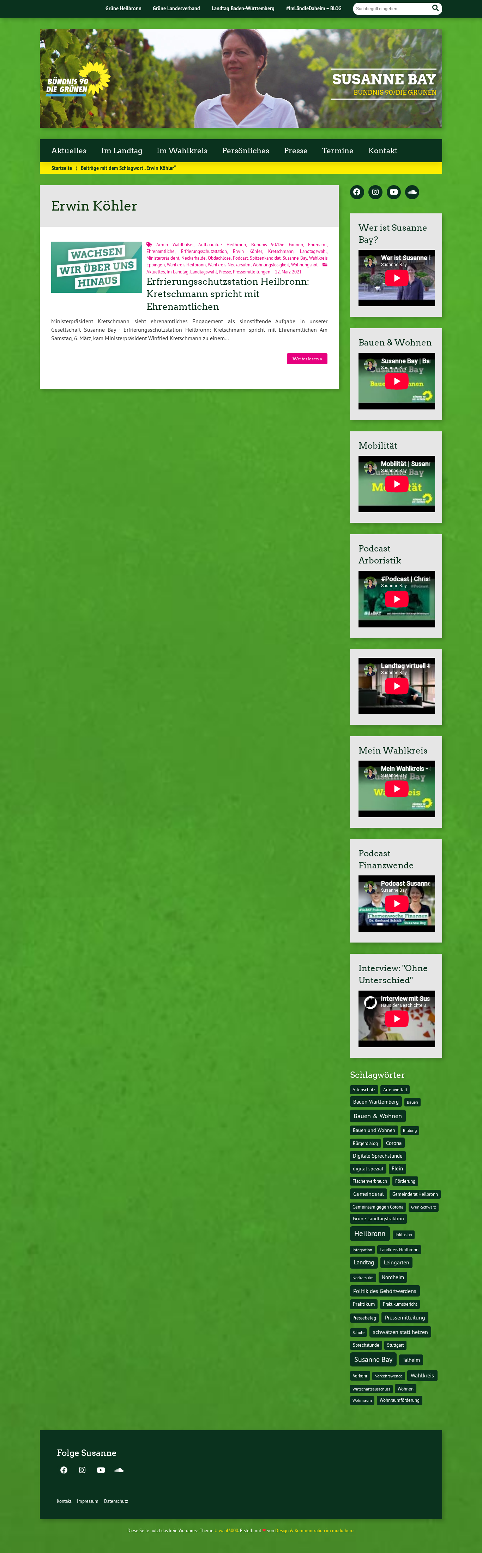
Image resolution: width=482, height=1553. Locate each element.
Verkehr (360, 1376)
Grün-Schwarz (423, 1207)
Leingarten (396, 1262)
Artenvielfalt (395, 1089)
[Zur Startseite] (78, 94)
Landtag (364, 1262)
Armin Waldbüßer (174, 244)
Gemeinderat (368, 1194)
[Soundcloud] (412, 192)
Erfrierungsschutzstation (204, 251)
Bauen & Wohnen (378, 1116)
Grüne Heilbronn (123, 8)
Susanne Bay (384, 79)
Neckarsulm (363, 1277)
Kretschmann (281, 251)
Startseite (62, 168)
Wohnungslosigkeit (271, 264)
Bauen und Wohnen (374, 1130)
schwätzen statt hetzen (400, 1331)
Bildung (410, 1130)
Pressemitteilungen (251, 271)
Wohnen (406, 1389)
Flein (397, 1168)
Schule (358, 1332)
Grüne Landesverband (176, 8)
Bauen (412, 1102)
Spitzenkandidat (265, 258)
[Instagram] (375, 192)
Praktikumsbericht (400, 1304)
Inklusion (404, 1234)
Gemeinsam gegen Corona (378, 1207)
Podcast (240, 258)
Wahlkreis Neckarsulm (229, 264)
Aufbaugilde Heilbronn (222, 244)
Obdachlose (219, 258)
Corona (394, 1143)
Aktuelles (69, 150)
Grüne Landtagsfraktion (378, 1218)
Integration (362, 1249)
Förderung (405, 1181)
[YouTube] (394, 192)
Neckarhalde (193, 258)
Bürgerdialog (365, 1143)
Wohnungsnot (304, 264)
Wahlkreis (422, 1375)
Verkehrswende (389, 1375)
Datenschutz (116, 1501)
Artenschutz (364, 1089)
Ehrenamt (317, 244)
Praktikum (364, 1304)
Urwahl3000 (226, 1530)
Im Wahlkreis (182, 150)
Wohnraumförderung (400, 1400)
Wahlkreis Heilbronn (186, 264)
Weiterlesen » (307, 358)
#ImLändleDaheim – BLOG (314, 8)
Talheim (411, 1360)
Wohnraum (362, 1400)
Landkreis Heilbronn (399, 1249)
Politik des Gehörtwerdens (384, 1290)
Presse (296, 150)
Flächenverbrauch (370, 1181)
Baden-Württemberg (376, 1101)
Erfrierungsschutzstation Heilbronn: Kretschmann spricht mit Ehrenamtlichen (227, 294)
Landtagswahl (313, 251)
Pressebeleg (364, 1318)
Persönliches (245, 150)
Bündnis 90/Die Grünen (277, 244)
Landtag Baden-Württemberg (243, 8)
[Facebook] (357, 192)
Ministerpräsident (162, 258)
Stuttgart (395, 1345)
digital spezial (368, 1168)
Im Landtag (121, 150)
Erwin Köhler (247, 251)
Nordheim (393, 1277)
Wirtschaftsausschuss (371, 1389)
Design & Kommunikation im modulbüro (314, 1530)
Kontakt (383, 150)
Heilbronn (369, 1233)
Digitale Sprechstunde (378, 1156)
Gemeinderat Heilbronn (415, 1194)
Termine (338, 150)
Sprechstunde (366, 1345)
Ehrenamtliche (160, 251)
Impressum (87, 1501)
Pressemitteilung (405, 1317)
